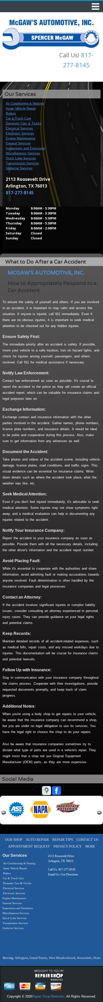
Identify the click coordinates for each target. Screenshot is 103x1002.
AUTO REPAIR (37, 840)
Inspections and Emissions (25, 148)
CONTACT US (87, 840)
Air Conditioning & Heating (25, 103)
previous (3, 812)
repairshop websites (49, 977)
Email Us (53, 874)
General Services (18, 143)
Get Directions (69, 874)
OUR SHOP (13, 840)
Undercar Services (19, 168)
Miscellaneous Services (23, 153)
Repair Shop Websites (48, 996)
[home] (51, 33)
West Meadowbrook (62, 958)
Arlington (21, 958)
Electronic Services (20, 133)
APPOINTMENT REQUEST (29, 846)
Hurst (96, 958)
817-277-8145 (20, 193)
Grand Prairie (38, 958)
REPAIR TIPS (62, 840)
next (99, 812)
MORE (90, 846)
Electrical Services (19, 128)
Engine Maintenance (20, 138)
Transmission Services (22, 163)
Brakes (11, 113)
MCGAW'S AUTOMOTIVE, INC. (46, 273)
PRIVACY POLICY (68, 846)
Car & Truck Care (18, 118)
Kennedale (84, 958)
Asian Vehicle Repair (21, 108)
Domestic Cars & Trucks (24, 123)
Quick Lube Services (21, 158)
